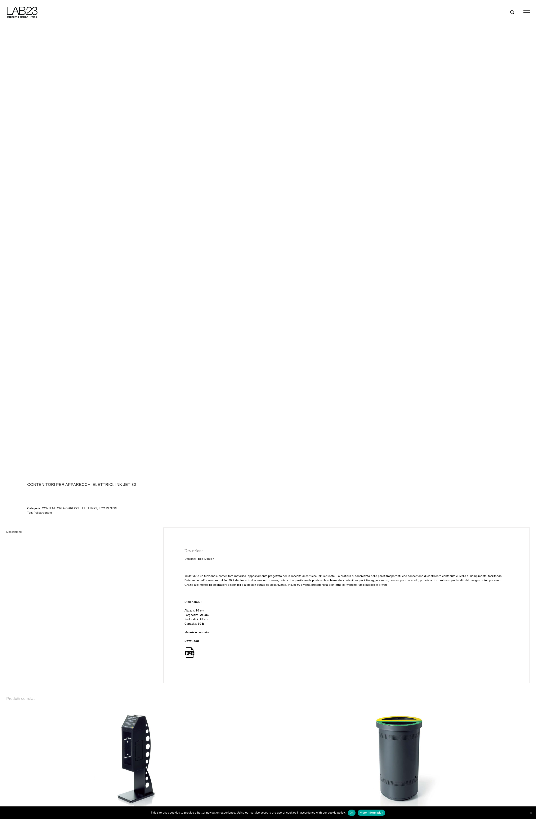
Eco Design (206, 558)
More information (371, 812)
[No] (531, 813)
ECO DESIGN (108, 508)
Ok (352, 812)
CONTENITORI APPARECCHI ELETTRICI (69, 508)
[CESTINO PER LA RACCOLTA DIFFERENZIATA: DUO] (400, 758)
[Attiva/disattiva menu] (527, 12)
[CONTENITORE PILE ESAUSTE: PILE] (136, 758)
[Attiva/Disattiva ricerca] (512, 12)
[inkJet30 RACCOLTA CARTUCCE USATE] (132, 251)
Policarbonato (43, 512)
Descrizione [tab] (14, 531)
